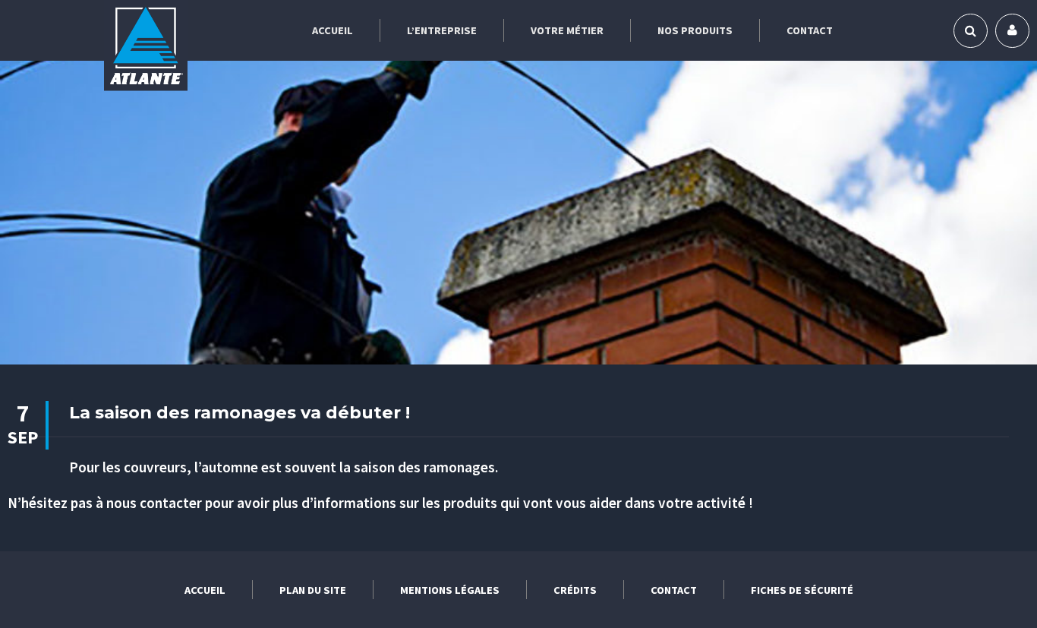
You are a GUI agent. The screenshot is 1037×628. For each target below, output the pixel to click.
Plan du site (312, 590)
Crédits (575, 590)
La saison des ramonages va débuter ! (239, 412)
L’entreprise (442, 30)
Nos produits (695, 30)
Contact (809, 30)
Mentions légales (450, 590)
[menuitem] (332, 30)
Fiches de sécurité (802, 590)
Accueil (332, 30)
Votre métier (567, 30)
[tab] (970, 30)
